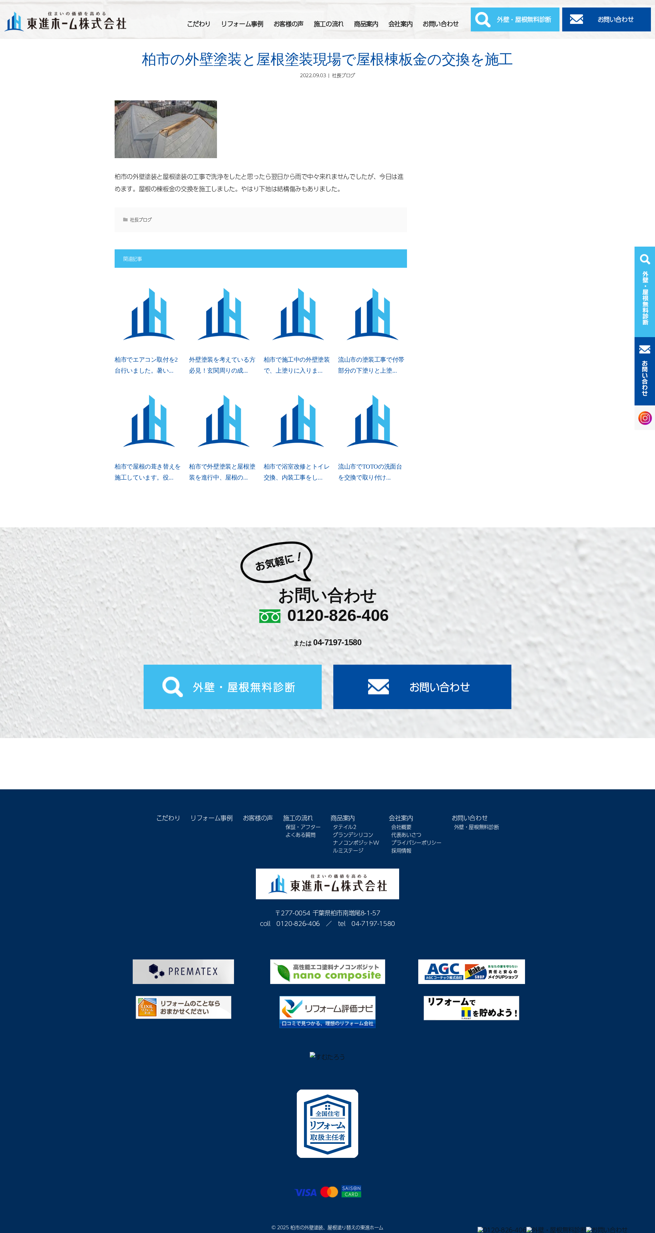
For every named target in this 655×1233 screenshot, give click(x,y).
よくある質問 (301, 835)
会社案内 (401, 23)
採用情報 (401, 850)
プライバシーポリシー (416, 842)
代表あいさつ (406, 835)
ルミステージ (348, 850)
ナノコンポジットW (356, 842)
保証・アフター (303, 827)
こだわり (199, 23)
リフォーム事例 (242, 23)
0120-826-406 (338, 615)
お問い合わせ (441, 23)
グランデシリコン (353, 835)
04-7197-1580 (337, 642)
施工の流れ (329, 23)
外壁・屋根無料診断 (524, 19)
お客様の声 (289, 23)
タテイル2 (344, 827)
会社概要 (401, 827)
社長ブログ (343, 75)
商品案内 (366, 23)
